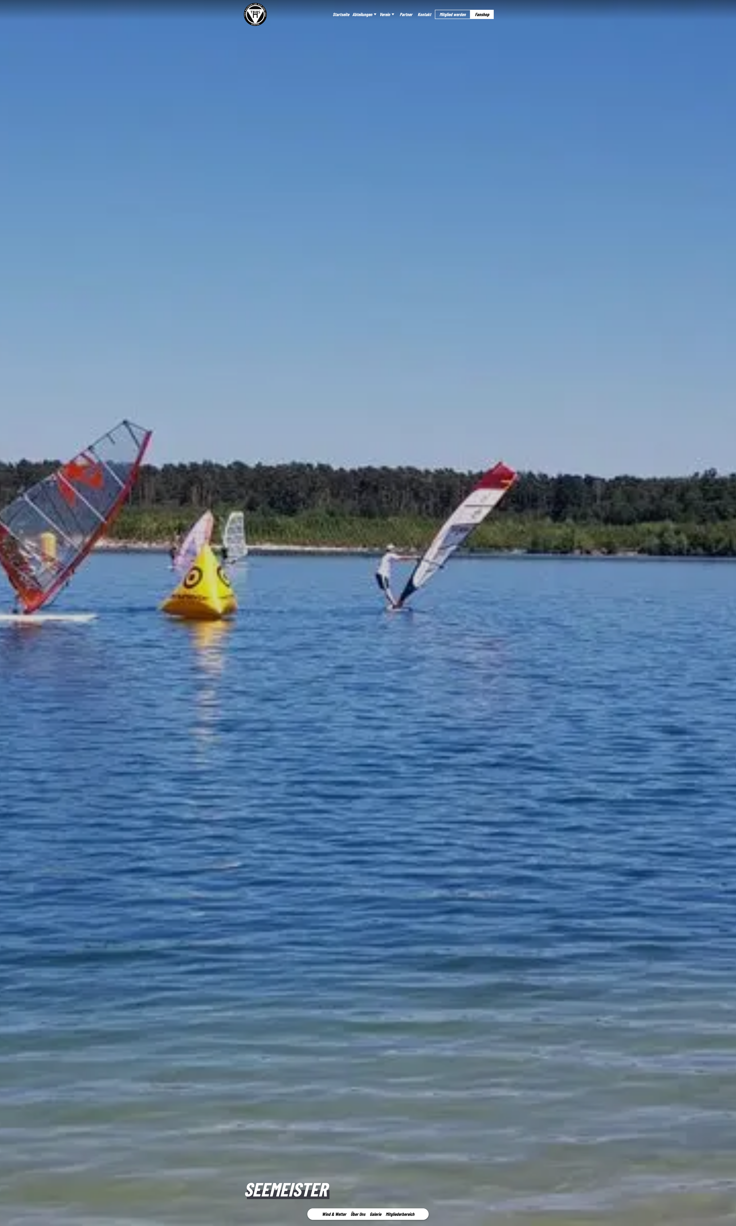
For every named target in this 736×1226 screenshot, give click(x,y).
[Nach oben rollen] (728, 1218)
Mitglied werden (452, 14)
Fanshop (482, 14)
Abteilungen (362, 14)
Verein (385, 14)
